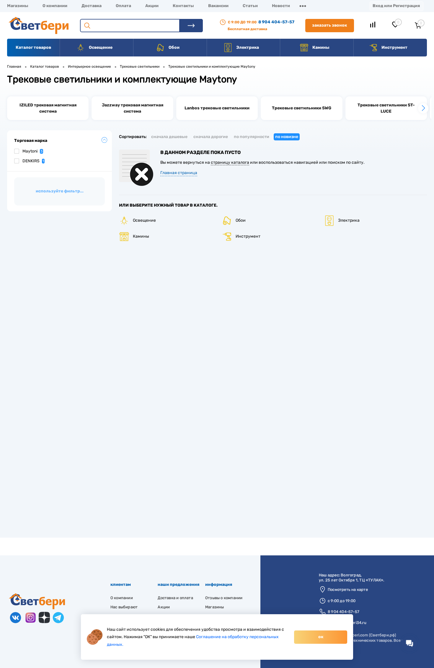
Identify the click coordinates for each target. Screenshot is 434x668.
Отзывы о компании (223, 598)
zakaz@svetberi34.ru (347, 622)
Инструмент (394, 47)
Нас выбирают (124, 607)
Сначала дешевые (169, 136)
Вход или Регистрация (396, 5)
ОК (320, 636)
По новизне (286, 136)
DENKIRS (33, 160)
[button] (423, 108)
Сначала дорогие (210, 136)
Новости (281, 5)
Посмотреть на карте (348, 589)
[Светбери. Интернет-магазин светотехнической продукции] (37, 607)
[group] (48, 108)
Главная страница (178, 172)
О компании (55, 5)
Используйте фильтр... (60, 191)
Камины (320, 47)
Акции (152, 5)
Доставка (91, 5)
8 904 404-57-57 (276, 22)
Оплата (123, 5)
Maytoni (32, 151)
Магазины (17, 5)
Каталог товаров (33, 47)
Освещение (100, 47)
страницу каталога (230, 162)
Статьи (250, 5)
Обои (174, 47)
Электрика (247, 47)
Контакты (183, 5)
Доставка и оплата (175, 598)
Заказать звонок (329, 25)
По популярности (251, 136)
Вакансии (218, 5)
